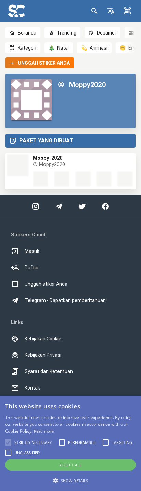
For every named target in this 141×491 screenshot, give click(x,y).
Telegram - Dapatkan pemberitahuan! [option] (66, 300)
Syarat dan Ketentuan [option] (49, 371)
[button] (111, 11)
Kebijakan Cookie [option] (43, 338)
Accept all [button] (70, 464)
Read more (44, 431)
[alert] (70, 443)
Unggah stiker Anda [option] (46, 284)
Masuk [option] (32, 251)
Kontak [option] (32, 388)
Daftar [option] (32, 267)
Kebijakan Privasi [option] (43, 355)
